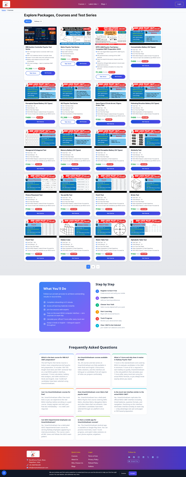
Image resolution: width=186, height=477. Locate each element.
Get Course (48, 73)
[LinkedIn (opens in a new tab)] (143, 457)
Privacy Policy (93, 459)
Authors (91, 466)
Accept (132, 473)
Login (179, 4)
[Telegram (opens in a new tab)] (153, 457)
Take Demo (33, 73)
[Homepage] (6, 4)
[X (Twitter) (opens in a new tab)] (148, 457)
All (28, 21)
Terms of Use (93, 456)
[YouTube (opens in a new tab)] (129, 457)
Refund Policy (93, 463)
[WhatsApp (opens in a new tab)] (157, 457)
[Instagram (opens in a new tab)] (138, 457)
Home (4, 10)
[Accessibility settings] (4, 473)
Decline (123, 473)
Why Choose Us (77, 463)
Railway (38, 21)
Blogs (73, 466)
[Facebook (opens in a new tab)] (134, 457)
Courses (81, 4)
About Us (74, 459)
